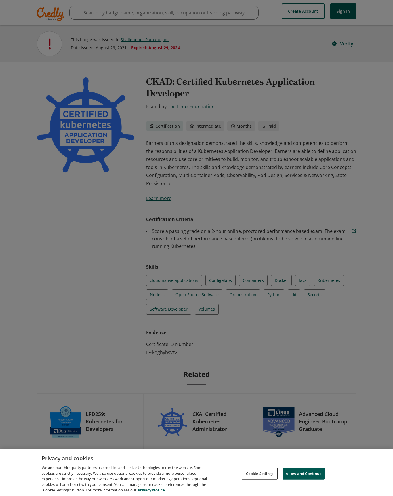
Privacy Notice (151, 490)
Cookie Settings (260, 473)
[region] (196, 472)
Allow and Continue (303, 473)
